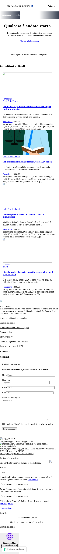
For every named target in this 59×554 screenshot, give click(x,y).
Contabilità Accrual (21, 15)
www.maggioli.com (24, 441)
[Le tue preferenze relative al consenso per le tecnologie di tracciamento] (14, 549)
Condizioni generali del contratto (14, 341)
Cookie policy (6, 332)
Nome (5, 375)
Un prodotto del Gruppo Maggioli (14, 327)
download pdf (6, 508)
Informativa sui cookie (23, 453)
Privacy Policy (6, 453)
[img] (50, 461)
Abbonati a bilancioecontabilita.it (14, 318)
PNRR (32, 15)
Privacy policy (6, 337)
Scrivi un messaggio (11, 397)
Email (4, 387)
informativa (33, 479)
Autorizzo (7, 484)
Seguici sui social (7, 323)
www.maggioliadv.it (9, 446)
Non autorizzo (22, 484)
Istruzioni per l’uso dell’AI (11, 346)
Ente (4, 393)
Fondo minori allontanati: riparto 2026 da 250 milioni (27, 162)
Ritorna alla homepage (29, 41)
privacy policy (47, 424)
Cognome (6, 380)
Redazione (7, 121)
